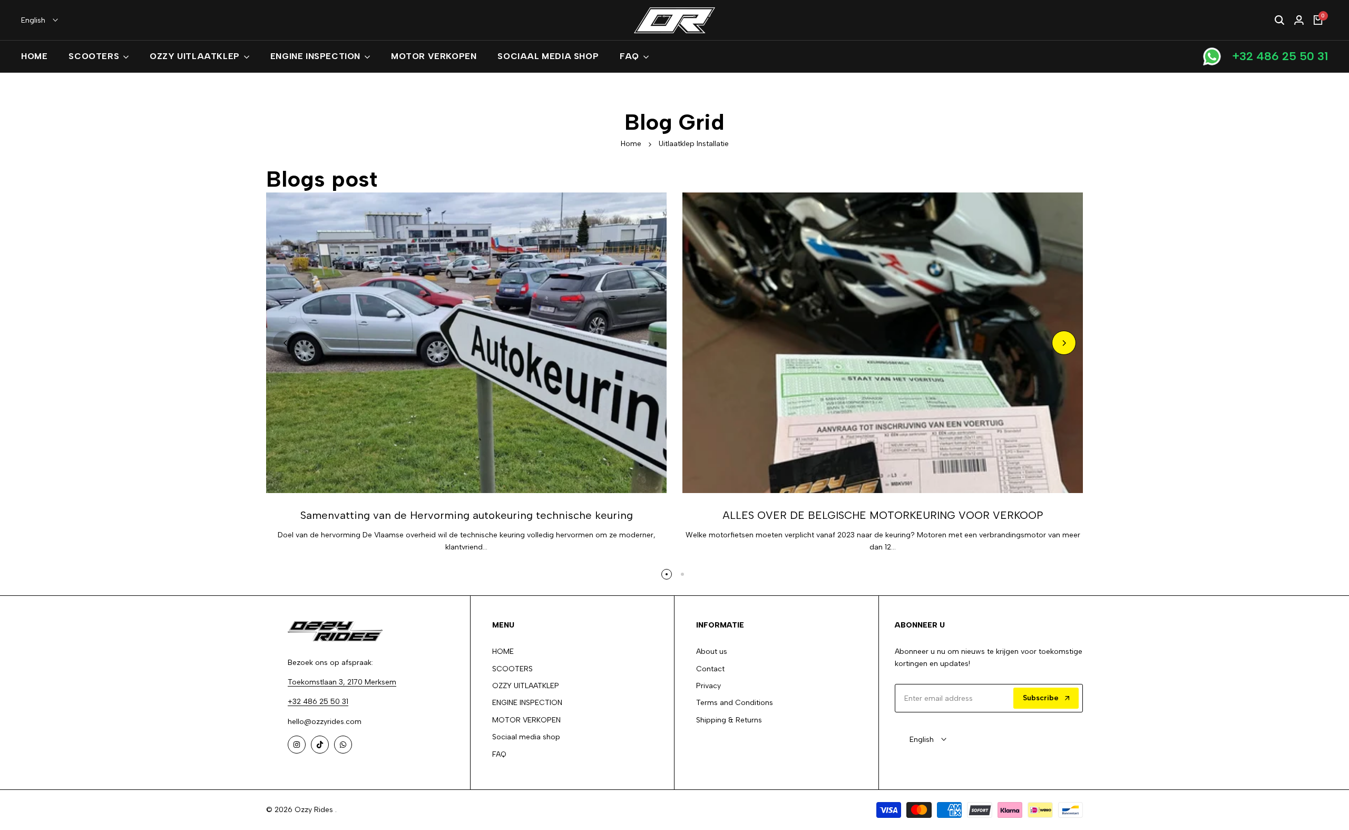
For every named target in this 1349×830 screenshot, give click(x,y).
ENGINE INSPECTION (527, 702)
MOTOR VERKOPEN (526, 720)
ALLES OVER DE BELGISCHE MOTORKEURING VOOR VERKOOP (882, 515)
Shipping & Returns (729, 720)
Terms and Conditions (734, 702)
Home (631, 143)
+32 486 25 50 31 (1280, 56)
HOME (503, 651)
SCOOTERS (512, 668)
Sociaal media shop (526, 736)
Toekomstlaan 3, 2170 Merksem (342, 682)
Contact (710, 668)
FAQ (499, 754)
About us (711, 651)
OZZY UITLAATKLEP (525, 685)
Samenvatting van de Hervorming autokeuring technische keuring (466, 515)
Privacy (708, 685)
